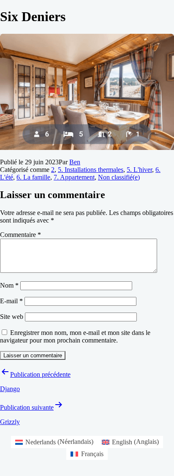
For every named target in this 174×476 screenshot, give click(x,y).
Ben (74, 162)
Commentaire (20, 234)
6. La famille (33, 177)
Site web (11, 316)
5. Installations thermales (90, 169)
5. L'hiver (139, 169)
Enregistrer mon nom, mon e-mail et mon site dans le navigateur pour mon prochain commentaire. (75, 336)
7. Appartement (74, 177)
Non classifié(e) (119, 177)
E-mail (11, 301)
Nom (9, 285)
